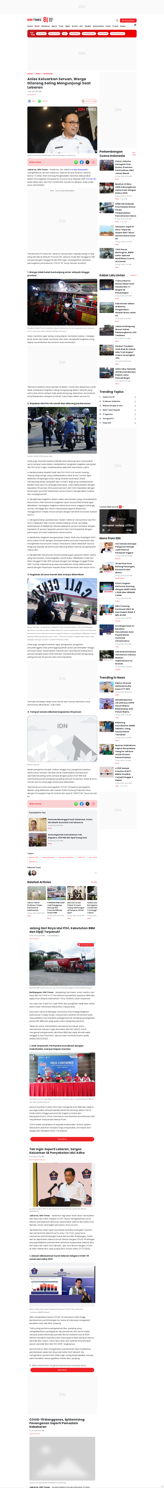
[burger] (135, 25)
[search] (117, 20)
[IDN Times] (40, 20)
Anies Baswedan (80, 169)
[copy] (93, 162)
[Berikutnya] (97, 1010)
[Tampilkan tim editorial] (95, 872)
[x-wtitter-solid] (87, 162)
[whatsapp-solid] (76, 162)
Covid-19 (91, 179)
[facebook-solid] (82, 162)
